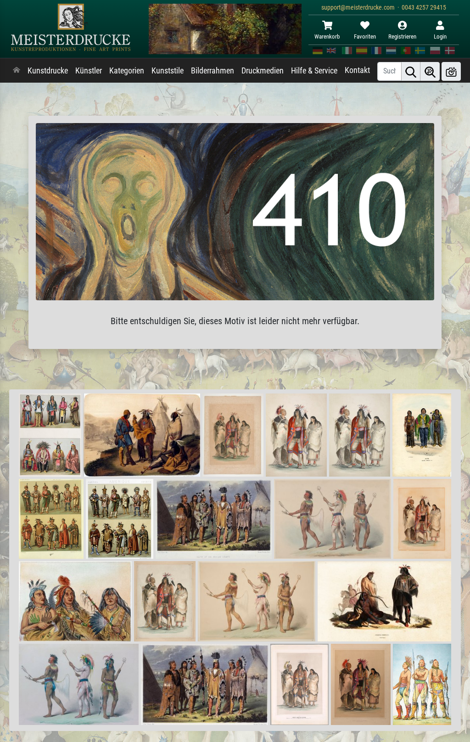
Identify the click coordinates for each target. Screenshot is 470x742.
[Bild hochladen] (451, 71)
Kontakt (357, 70)
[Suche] (410, 71)
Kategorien (126, 70)
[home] (16, 70)
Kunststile (167, 70)
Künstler (88, 70)
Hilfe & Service (314, 70)
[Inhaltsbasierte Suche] (430, 71)
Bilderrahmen (212, 70)
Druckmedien (262, 70)
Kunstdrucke (48, 70)
